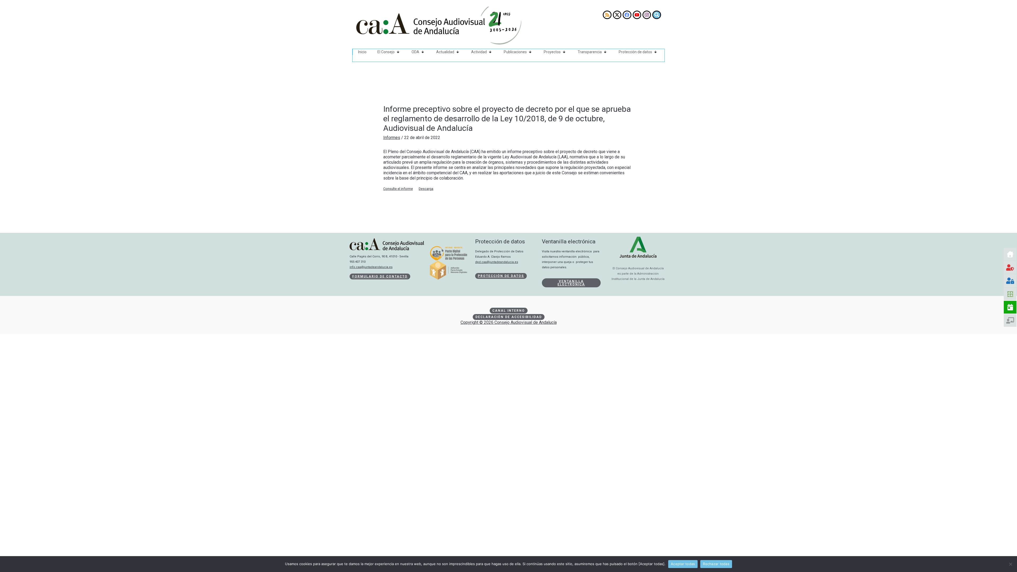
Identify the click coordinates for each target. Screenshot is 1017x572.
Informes (391, 137)
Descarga (426, 189)
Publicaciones (515, 52)
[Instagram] (647, 15)
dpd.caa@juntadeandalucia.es (496, 262)
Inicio (362, 52)
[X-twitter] (617, 15)
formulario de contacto (380, 276)
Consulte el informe (398, 189)
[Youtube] (637, 15)
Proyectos (552, 52)
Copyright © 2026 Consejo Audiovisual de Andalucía (509, 322)
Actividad (479, 52)
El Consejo (386, 52)
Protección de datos (635, 52)
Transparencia (590, 52)
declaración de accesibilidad (508, 317)
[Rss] (607, 15)
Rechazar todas (716, 564)
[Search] (656, 15)
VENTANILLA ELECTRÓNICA (571, 282)
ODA (415, 52)
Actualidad (445, 52)
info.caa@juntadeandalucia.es (371, 267)
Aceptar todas (683, 564)
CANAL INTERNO (508, 310)
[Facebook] (627, 15)
